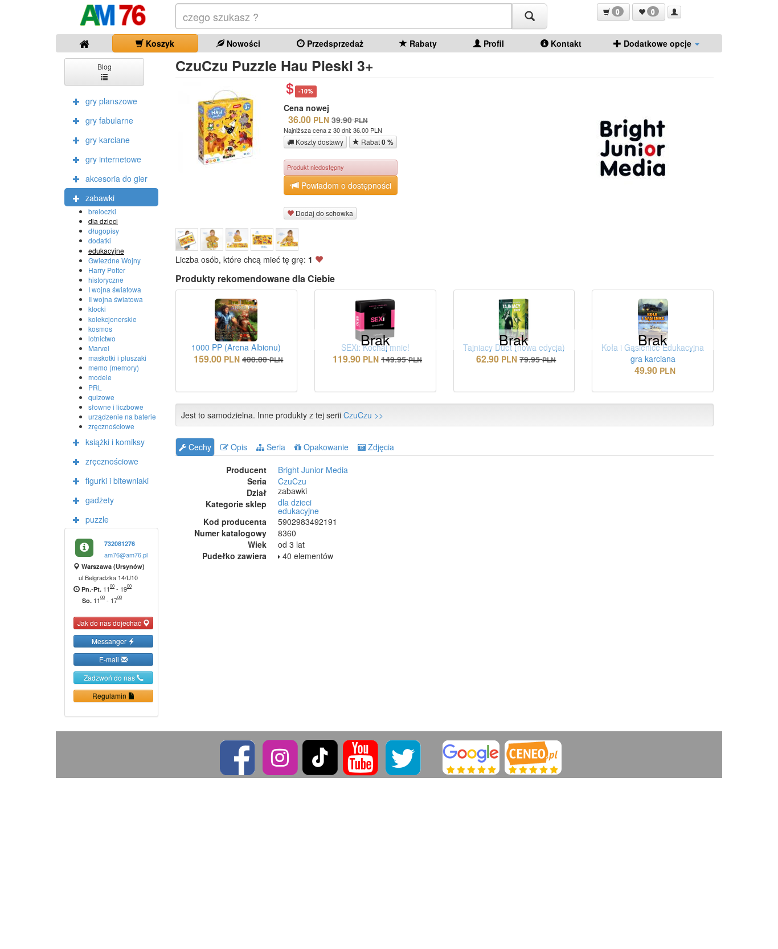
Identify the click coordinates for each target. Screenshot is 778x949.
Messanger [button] (110, 641)
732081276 (119, 543)
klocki (97, 308)
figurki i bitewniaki (117, 480)
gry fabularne (109, 120)
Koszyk (159, 43)
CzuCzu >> (363, 415)
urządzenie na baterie (122, 416)
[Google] (471, 756)
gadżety (99, 500)
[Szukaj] (529, 16)
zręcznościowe (111, 426)
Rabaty (422, 43)
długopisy (103, 230)
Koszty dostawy (318, 141)
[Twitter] (404, 756)
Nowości (242, 43)
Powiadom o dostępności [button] (345, 185)
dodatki (99, 240)
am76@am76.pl (126, 554)
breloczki (102, 211)
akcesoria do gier (116, 178)
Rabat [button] (376, 142)
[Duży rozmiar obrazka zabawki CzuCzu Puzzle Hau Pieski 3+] (228, 127)
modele (100, 377)
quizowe (101, 397)
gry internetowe (113, 159)
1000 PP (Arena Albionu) (236, 347)
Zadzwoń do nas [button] (110, 677)
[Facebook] (238, 756)
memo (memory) (113, 367)
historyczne (106, 279)
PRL (95, 387)
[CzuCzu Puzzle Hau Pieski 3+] (186, 239)
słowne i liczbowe (116, 407)
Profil (492, 43)
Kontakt (565, 43)
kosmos (100, 328)
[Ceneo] (533, 756)
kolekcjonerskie (112, 319)
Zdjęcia (380, 447)
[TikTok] (320, 756)
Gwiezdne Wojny (114, 260)
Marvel (98, 348)
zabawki (99, 197)
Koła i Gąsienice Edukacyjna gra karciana (652, 352)
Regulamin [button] (110, 695)
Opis (237, 447)
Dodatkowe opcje (657, 43)
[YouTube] (361, 756)
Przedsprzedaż (334, 43)
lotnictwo (102, 338)
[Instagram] (281, 756)
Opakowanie (325, 447)
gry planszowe (111, 101)
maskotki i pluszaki (117, 358)
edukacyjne (106, 250)
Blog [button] (104, 66)
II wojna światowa (115, 299)
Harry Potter (106, 270)
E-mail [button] (110, 659)
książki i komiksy (115, 441)
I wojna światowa (114, 289)
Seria (274, 447)
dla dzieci (103, 221)
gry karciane (107, 139)
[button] (613, 12)
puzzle (97, 519)
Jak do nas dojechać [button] (110, 623)
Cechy (198, 447)
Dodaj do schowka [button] (323, 213)
